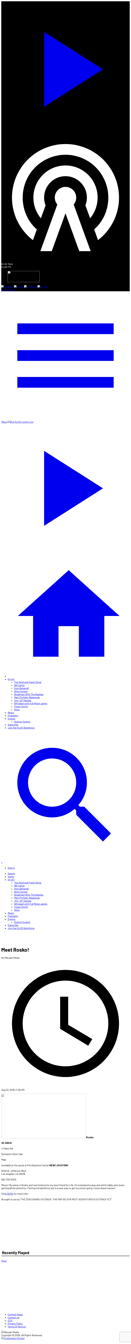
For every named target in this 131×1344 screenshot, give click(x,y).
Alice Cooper (21, 691)
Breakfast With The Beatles (28, 694)
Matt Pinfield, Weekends (27, 697)
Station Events (22, 721)
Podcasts (13, 715)
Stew (17, 709)
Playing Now (8, 289)
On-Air (11, 679)
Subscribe (13, 724)
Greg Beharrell (21, 688)
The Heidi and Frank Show (27, 682)
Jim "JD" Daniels (22, 700)
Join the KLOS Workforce (21, 727)
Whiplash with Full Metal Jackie (30, 703)
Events (11, 718)
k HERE (9, 1193)
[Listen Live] (65, 67)
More (4, 1260)
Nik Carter (19, 685)
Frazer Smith (21, 706)
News (11, 712)
